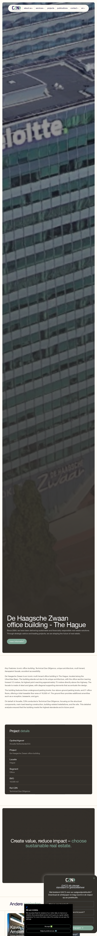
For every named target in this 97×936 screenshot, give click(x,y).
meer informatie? (17, 641)
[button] (28, 8)
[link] (17, 641)
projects (50, 8)
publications (62, 8)
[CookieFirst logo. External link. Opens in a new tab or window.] (27, 907)
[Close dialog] (94, 878)
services (39, 8)
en (82, 8)
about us (27, 8)
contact (74, 8)
